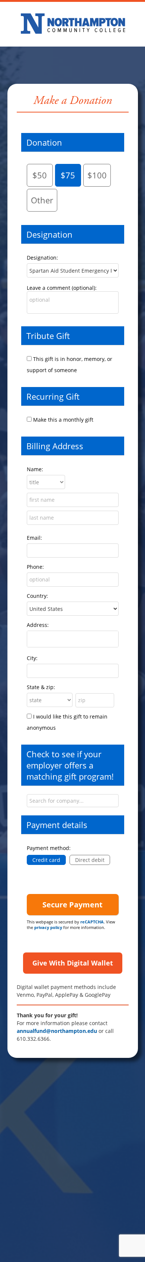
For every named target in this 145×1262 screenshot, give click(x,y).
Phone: (35, 566)
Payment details (56, 824)
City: (32, 658)
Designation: (42, 257)
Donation (44, 142)
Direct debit (89, 859)
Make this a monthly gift (63, 419)
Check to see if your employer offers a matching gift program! (70, 765)
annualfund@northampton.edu (57, 1030)
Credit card (46, 859)
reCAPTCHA (92, 922)
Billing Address (54, 445)
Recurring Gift (53, 396)
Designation (49, 234)
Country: (37, 595)
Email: (34, 537)
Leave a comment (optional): (62, 287)
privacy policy (48, 927)
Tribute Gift (48, 335)
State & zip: (41, 687)
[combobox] (73, 800)
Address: (38, 624)
